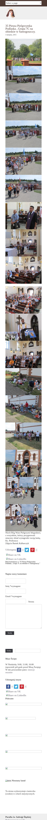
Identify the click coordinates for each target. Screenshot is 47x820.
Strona (31, 601)
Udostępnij (10, 549)
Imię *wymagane (12, 586)
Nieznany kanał (18, 780)
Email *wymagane (13, 596)
